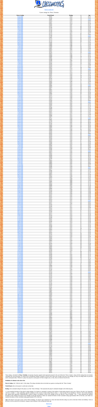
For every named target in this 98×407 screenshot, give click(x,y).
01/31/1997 (20, 148)
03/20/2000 (20, 266)
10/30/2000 (20, 310)
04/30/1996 (20, 136)
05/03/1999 (20, 203)
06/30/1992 (20, 73)
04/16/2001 (20, 343)
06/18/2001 (20, 356)
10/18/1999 (20, 236)
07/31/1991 (20, 58)
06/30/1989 (20, 23)
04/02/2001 (20, 340)
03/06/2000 (20, 264)
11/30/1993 (20, 96)
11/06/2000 (20, 312)
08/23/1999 (20, 225)
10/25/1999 (20, 237)
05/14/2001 (20, 349)
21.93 (89, 19)
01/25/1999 (20, 184)
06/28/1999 (20, 214)
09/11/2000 (20, 301)
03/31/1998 (20, 167)
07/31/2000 (20, 292)
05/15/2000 (20, 277)
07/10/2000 (20, 288)
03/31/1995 (20, 118)
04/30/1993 (20, 86)
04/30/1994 (20, 103)
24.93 (89, 69)
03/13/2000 (20, 265)
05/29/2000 (20, 280)
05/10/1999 (20, 204)
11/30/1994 (20, 112)
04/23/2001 (20, 345)
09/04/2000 (20, 299)
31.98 (89, 200)
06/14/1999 (20, 211)
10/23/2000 (20, 309)
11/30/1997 (20, 162)
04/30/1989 (20, 20)
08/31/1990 (20, 42)
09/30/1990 (20, 44)
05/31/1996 (20, 137)
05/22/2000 (20, 279)
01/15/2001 (20, 325)
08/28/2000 (20, 298)
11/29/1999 (20, 244)
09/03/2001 (20, 371)
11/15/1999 (20, 242)
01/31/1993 (20, 82)
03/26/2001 (20, 339)
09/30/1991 (20, 60)
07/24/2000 (20, 291)
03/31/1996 (20, 134)
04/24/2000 (20, 273)
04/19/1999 (20, 200)
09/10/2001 (20, 372)
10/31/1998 (20, 177)
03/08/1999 (20, 192)
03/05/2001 (20, 335)
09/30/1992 (20, 77)
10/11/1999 (20, 235)
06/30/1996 (20, 139)
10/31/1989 (20, 29)
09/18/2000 (20, 302)
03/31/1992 (20, 69)
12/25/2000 (20, 321)
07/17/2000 (20, 290)
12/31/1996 (20, 147)
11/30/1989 (20, 30)
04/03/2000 (20, 269)
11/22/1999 (20, 243)
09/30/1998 (20, 176)
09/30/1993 (20, 93)
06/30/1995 (20, 122)
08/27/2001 (20, 369)
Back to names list (49, 9)
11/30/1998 (20, 178)
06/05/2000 (20, 281)
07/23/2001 (20, 362)
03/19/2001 (20, 338)
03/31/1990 (20, 36)
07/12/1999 (20, 217)
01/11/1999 (20, 181)
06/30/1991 (20, 56)
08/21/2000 (20, 297)
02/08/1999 (20, 187)
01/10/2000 (20, 253)
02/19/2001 (20, 332)
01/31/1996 (20, 132)
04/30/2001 (20, 346)
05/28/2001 (20, 351)
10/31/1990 (20, 45)
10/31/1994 (20, 111)
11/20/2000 (20, 314)
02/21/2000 (20, 261)
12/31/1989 (20, 31)
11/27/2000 (20, 316)
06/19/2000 (20, 284)
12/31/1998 (20, 180)
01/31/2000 (20, 257)
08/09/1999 (20, 222)
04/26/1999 (20, 202)
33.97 (89, 343)
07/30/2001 (20, 364)
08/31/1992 (20, 75)
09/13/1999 (20, 229)
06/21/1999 (20, 213)
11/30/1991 (20, 63)
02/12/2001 (20, 331)
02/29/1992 (20, 67)
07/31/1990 (20, 41)
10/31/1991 (20, 62)
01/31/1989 (20, 16)
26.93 (89, 101)
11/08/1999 (20, 240)
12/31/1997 (20, 163)
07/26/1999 (20, 220)
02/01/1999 (20, 185)
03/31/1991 (20, 52)
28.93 (89, 134)
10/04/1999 (20, 233)
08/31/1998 (20, 174)
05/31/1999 (20, 209)
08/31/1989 (20, 26)
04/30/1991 (20, 53)
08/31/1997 (20, 158)
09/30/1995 (20, 126)
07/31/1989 (20, 25)
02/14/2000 (20, 259)
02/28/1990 (20, 34)
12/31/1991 (20, 64)
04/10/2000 (20, 270)
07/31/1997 (20, 156)
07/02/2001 (20, 358)
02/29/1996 (20, 133)
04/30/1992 (20, 70)
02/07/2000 (20, 258)
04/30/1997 (20, 152)
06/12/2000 (20, 283)
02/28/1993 (20, 84)
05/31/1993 (20, 88)
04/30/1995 (20, 119)
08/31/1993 (20, 92)
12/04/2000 (20, 317)
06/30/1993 (20, 89)
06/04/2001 (20, 353)
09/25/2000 (20, 303)
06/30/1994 (20, 106)
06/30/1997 (20, 155)
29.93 (89, 151)
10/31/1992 (20, 78)
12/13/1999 (20, 247)
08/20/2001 (20, 368)
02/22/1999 (20, 189)
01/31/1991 (20, 49)
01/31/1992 (20, 66)
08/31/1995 (20, 125)
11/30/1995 (20, 129)
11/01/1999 (20, 239)
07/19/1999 (20, 218)
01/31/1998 (20, 165)
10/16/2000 (20, 307)
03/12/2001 (20, 336)
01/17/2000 (20, 254)
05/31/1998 (20, 170)
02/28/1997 (20, 150)
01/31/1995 (20, 115)
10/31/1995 (20, 128)
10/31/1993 (20, 95)
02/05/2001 (20, 329)
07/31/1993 (20, 90)
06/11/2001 (20, 354)
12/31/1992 (20, 81)
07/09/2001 (20, 360)
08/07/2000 (20, 294)
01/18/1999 (20, 183)
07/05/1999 (20, 215)
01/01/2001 (20, 323)
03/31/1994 (20, 101)
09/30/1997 (20, 159)
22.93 (89, 36)
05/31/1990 (20, 38)
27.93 (89, 118)
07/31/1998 (20, 173)
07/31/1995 (20, 123)
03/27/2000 (20, 268)
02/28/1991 (20, 51)
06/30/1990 (20, 40)
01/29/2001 (20, 328)
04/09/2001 (20, 342)
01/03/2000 (20, 251)
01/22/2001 (20, 327)
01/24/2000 (20, 255)
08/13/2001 (20, 367)
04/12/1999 (20, 199)
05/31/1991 (20, 55)
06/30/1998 (20, 172)
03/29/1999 (20, 196)
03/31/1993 (20, 85)
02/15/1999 (20, 188)
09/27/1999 (20, 232)
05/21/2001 (20, 350)
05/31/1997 (20, 154)
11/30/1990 (20, 47)
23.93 (89, 52)
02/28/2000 (20, 262)
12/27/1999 (20, 250)
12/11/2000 (20, 318)
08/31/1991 (20, 59)
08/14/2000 (20, 295)
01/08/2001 (20, 324)
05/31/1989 (20, 22)
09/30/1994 (20, 110)
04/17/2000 (20, 272)
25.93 (89, 85)
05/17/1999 (20, 206)
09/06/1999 (20, 228)
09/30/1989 (20, 27)
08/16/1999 (20, 224)
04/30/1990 (20, 37)
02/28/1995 (20, 117)
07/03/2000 (20, 287)
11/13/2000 (20, 313)
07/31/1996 (20, 140)
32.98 (89, 272)
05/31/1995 (20, 121)
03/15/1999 (20, 193)
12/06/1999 (20, 246)
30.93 (89, 167)
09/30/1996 (20, 143)
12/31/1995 (20, 130)
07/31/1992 (20, 74)
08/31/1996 (20, 141)
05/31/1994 (20, 104)
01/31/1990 (20, 33)
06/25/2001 (20, 357)
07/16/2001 (20, 361)
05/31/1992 (20, 71)
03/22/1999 (20, 195)
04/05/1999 (20, 198)
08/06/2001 (20, 365)
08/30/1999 (20, 226)
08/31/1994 (20, 108)
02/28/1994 (20, 100)
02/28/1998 (20, 166)
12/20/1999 (20, 248)
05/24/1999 (20, 207)
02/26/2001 (20, 334)
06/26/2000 (20, 286)
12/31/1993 (20, 97)
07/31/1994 (20, 107)
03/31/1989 (20, 19)
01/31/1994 (20, 99)
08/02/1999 (20, 221)
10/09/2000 (20, 306)
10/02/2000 (20, 305)
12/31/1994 (20, 114)
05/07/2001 (20, 347)
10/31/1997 (20, 161)
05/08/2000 (20, 276)
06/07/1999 (20, 210)
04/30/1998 (20, 169)
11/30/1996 (20, 145)
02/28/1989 (20, 18)
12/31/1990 (20, 48)
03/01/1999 (20, 191)
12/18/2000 (20, 320)
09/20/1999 (20, 231)
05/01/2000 (20, 275)
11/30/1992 (20, 79)
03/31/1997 (20, 151)
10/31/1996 (20, 144)
